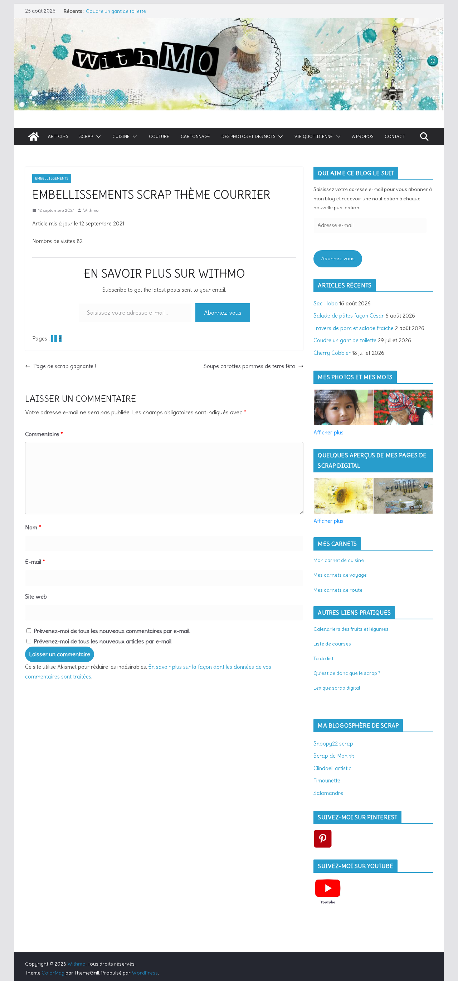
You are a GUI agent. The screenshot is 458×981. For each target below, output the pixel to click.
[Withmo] (33, 136)
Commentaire (44, 434)
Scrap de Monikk (333, 755)
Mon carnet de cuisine (338, 560)
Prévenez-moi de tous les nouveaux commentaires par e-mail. (112, 630)
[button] (97, 136)
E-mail (35, 561)
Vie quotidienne (313, 136)
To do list (323, 658)
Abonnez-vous (223, 312)
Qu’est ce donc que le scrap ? (346, 673)
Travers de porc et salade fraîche (353, 328)
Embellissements (51, 178)
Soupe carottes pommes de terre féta (249, 366)
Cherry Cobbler (332, 352)
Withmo (90, 210)
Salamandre (328, 793)
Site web (36, 596)
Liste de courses (332, 643)
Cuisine (121, 136)
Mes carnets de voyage (340, 575)
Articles (58, 136)
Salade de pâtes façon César (348, 315)
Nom (33, 527)
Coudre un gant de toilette (116, 11)
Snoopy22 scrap (333, 743)
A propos (362, 136)
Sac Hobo (325, 303)
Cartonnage (195, 136)
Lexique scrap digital (336, 688)
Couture (159, 136)
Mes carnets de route (337, 590)
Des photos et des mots (248, 136)
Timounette (326, 780)
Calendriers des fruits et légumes (351, 629)
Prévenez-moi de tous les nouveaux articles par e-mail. (103, 641)
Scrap (86, 136)
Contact (395, 136)
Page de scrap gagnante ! (64, 366)
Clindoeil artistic (332, 768)
